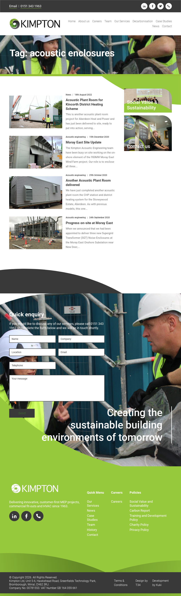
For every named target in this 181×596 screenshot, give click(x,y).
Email (13, 6)
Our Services (122, 21)
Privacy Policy (139, 530)
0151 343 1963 (31, 6)
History (92, 530)
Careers (97, 21)
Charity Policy (139, 524)
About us (83, 21)
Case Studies (164, 21)
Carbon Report (140, 510)
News (155, 26)
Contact (167, 26)
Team (108, 21)
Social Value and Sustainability (141, 503)
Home (71, 21)
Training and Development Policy (148, 518)
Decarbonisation (143, 21)
